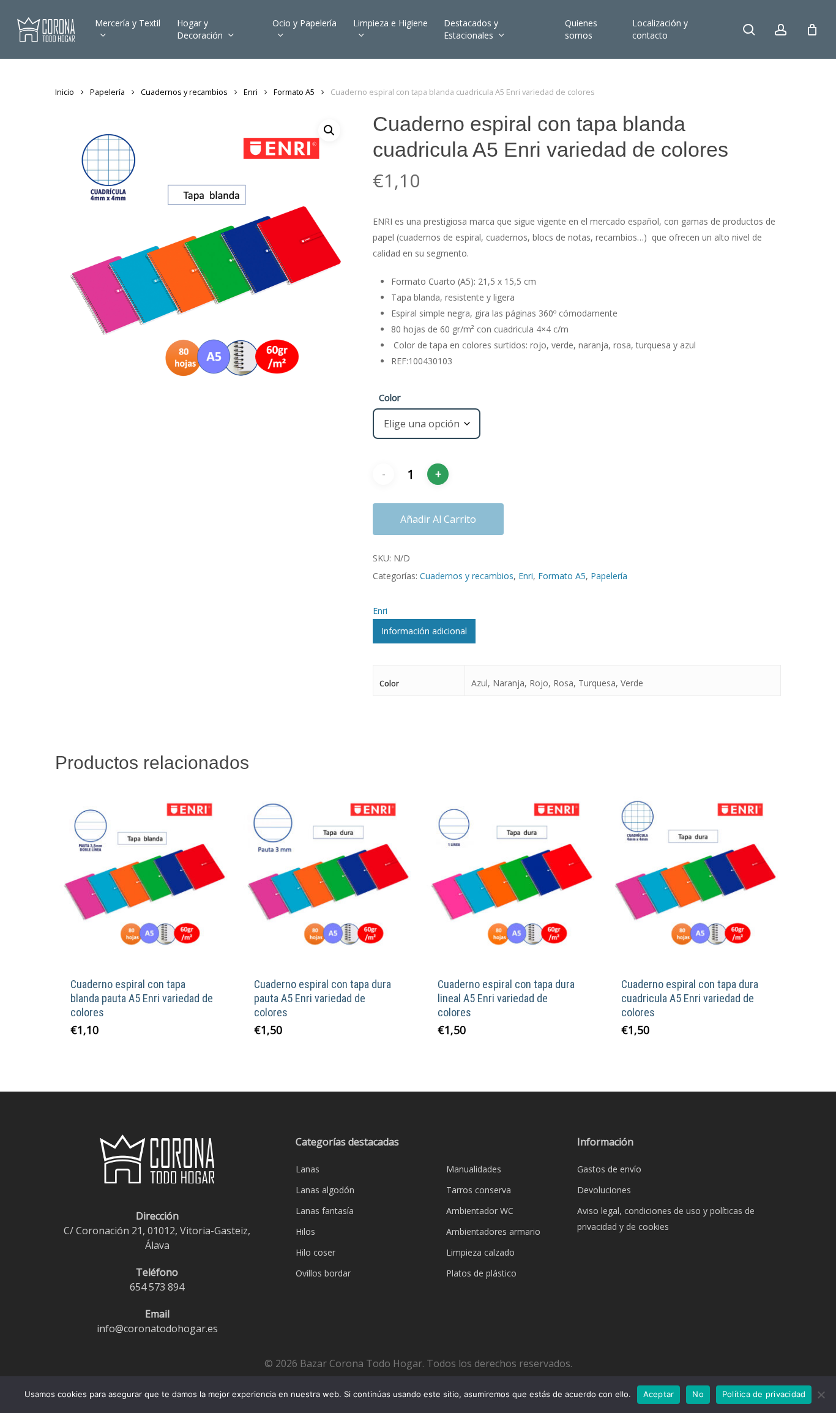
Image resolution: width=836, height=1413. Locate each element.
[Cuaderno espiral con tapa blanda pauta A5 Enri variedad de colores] (142, 874)
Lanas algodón (325, 1190)
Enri (251, 91)
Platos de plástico (481, 1273)
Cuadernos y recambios (184, 91)
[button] (329, 130)
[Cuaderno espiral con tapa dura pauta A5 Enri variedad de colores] (326, 874)
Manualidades (473, 1169)
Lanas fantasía (325, 1210)
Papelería (107, 91)
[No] (821, 1395)
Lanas (307, 1169)
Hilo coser (315, 1252)
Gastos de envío (609, 1169)
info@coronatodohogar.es (157, 1328)
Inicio (64, 91)
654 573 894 (157, 1287)
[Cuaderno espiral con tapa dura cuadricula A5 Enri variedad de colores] (693, 874)
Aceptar (658, 1394)
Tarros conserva (478, 1190)
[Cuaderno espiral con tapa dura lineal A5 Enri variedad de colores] (509, 874)
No (698, 1394)
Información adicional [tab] (424, 631)
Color (390, 397)
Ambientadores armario (493, 1231)
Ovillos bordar (323, 1273)
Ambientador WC (479, 1210)
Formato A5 (294, 91)
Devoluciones (604, 1190)
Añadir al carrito (438, 519)
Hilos (305, 1231)
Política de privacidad (764, 1394)
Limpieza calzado (480, 1252)
